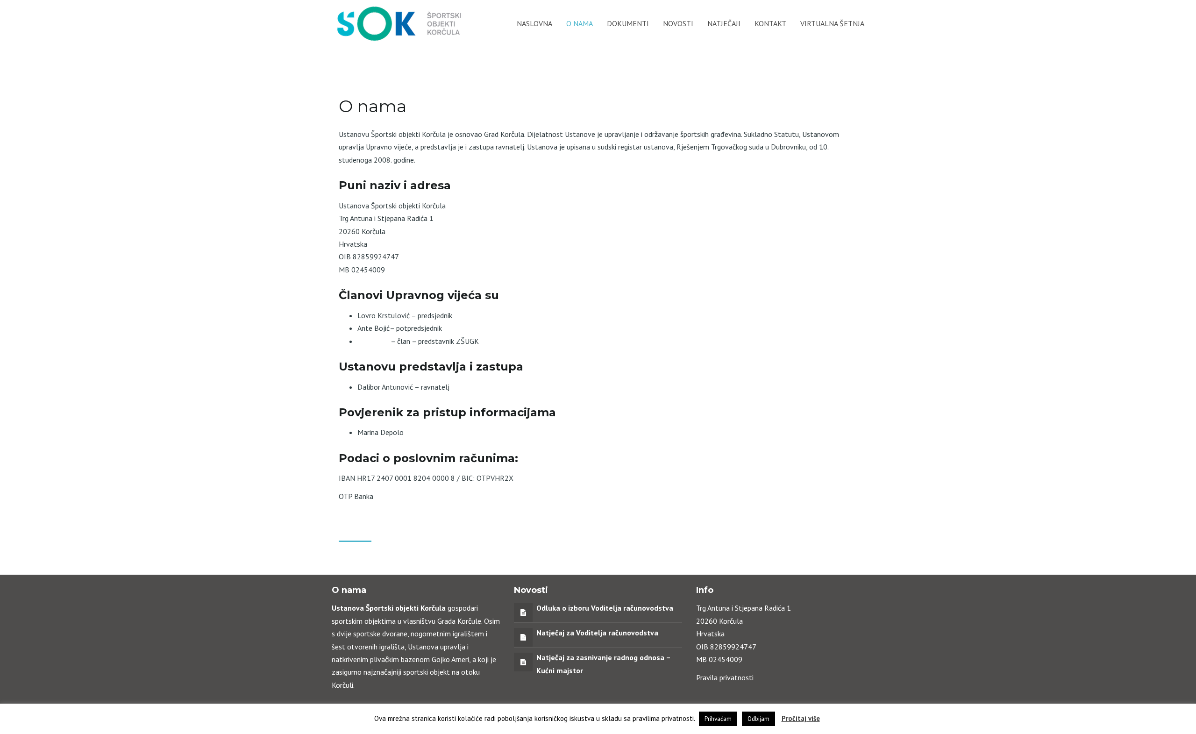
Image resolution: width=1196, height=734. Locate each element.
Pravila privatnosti (725, 677)
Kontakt (770, 23)
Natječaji (723, 23)
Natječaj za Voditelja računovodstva (597, 632)
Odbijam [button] (758, 719)
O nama (579, 23)
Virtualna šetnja (832, 23)
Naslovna (534, 23)
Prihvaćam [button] (718, 719)
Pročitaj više (801, 718)
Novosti (678, 23)
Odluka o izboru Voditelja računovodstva (604, 608)
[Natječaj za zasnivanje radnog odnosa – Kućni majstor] (523, 661)
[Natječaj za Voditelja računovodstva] (523, 636)
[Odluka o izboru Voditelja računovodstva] (523, 612)
